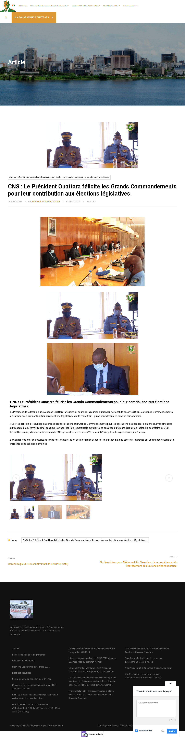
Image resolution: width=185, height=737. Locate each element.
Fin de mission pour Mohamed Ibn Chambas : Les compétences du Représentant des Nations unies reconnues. (138, 561)
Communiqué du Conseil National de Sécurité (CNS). (38, 561)
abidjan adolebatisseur (46, 202)
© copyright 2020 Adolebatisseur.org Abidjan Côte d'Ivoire (36, 725)
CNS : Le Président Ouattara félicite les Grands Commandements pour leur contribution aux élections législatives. (59, 177)
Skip (162, 731)
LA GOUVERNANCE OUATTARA (32, 17)
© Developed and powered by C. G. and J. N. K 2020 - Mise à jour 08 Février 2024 (133, 725)
